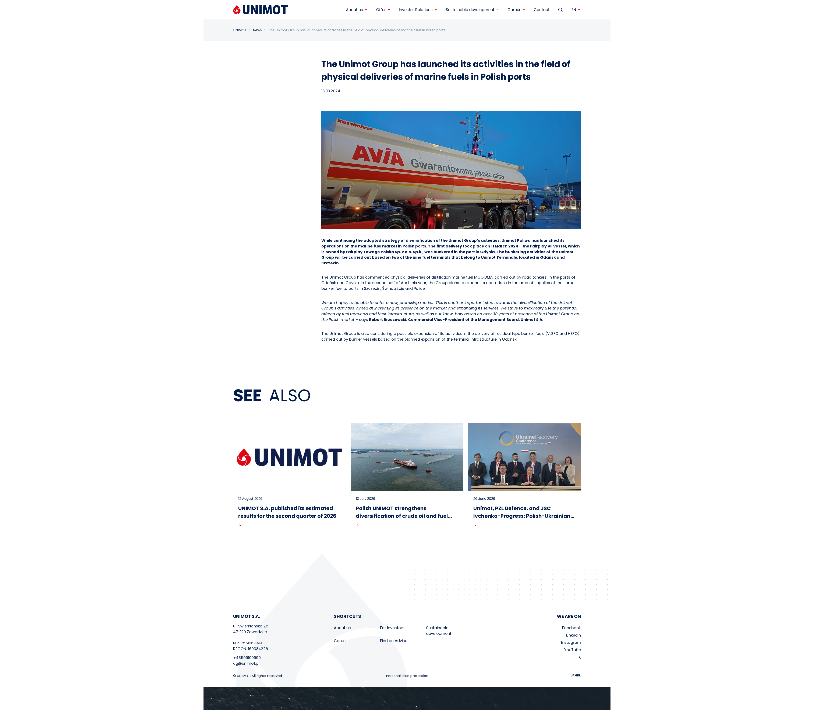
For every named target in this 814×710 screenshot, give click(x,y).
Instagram (571, 642)
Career (340, 640)
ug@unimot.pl (246, 663)
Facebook (571, 627)
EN (573, 9)
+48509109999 (247, 657)
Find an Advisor (394, 640)
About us (342, 627)
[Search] (560, 9)
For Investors (392, 627)
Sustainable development (438, 630)
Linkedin (573, 635)
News (257, 30)
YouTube (572, 649)
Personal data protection (407, 676)
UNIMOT (240, 30)
